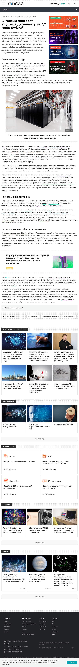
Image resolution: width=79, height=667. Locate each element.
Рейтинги (7, 626)
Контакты (43, 629)
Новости (6, 621)
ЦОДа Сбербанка (7, 212)
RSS (8, 644)
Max (53, 621)
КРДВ (44, 203)
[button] (69, 4)
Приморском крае (55, 206)
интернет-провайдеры (57, 149)
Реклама (42, 624)
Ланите (48, 210)
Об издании (43, 621)
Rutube (54, 629)
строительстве (53, 203)
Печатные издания (28, 634)
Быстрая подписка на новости (17, 641)
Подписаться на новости (50, 316)
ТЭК (11, 154)
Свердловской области (66, 166)
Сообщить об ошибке (14, 649)
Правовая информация (14, 652)
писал (6, 277)
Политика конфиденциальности (17, 646)
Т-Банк (49, 277)
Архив (6, 632)
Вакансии (43, 626)
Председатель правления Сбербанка (15, 233)
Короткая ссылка (69, 316)
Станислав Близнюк (62, 277)
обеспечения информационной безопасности (59, 183)
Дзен (53, 634)
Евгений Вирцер (27, 210)
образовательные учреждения (33, 151)
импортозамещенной (45, 146)
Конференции (26, 621)
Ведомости (29, 68)
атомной (68, 241)
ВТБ (3, 146)
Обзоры (6, 629)
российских (5, 149)
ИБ (3, 185)
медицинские (15, 151)
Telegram (55, 632)
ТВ (22, 632)
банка (10, 80)
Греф (10, 246)
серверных (8, 78)
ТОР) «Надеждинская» (39, 206)
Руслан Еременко (41, 157)
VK (52, 624)
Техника (24, 629)
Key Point (18, 63)
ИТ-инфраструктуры (61, 146)
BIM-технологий (44, 220)
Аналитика (7, 624)
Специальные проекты (29, 624)
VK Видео (55, 626)
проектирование (7, 220)
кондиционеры (66, 299)
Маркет (24, 626)
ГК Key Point (69, 130)
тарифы (13, 285)
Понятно (72, 662)
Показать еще (39, 439)
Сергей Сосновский (64, 175)
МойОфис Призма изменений (13, 308)
